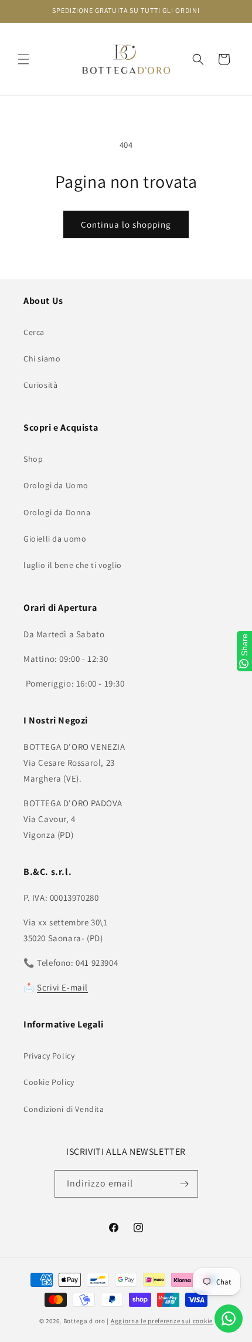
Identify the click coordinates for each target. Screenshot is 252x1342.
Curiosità (40, 385)
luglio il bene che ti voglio (72, 565)
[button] (23, 59)
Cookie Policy (48, 1082)
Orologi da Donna (57, 512)
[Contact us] (228, 1318)
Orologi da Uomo (55, 485)
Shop (33, 459)
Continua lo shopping (126, 224)
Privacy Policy (48, 1055)
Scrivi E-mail (62, 987)
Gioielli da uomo (55, 538)
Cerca (34, 332)
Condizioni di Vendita (63, 1109)
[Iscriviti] (184, 1184)
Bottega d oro (84, 1321)
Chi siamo (41, 358)
